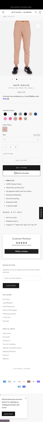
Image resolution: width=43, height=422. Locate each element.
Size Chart (36, 135)
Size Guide (6, 337)
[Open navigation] (3, 12)
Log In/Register (8, 303)
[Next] (30, 79)
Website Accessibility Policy (12, 348)
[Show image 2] (19, 79)
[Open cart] (40, 12)
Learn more (8, 414)
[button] (5, 114)
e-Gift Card (6, 317)
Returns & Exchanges (10, 310)
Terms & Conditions (9, 344)
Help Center (7, 333)
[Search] (36, 12)
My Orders (6, 299)
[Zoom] (38, 26)
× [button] (0, 395)
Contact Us (6, 341)
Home (4, 16)
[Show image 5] (26, 79)
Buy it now (21, 168)
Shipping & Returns (9, 351)
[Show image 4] (23, 79)
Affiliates (6, 359)
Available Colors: (8, 110)
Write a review (21, 251)
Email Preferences (9, 307)
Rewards (6, 321)
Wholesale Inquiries (9, 314)
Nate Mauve (11, 16)
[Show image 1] (16, 79)
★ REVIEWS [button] (41, 213)
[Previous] (12, 79)
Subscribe (11, 285)
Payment (6, 355)
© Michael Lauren (21, 368)
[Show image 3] (21, 79)
